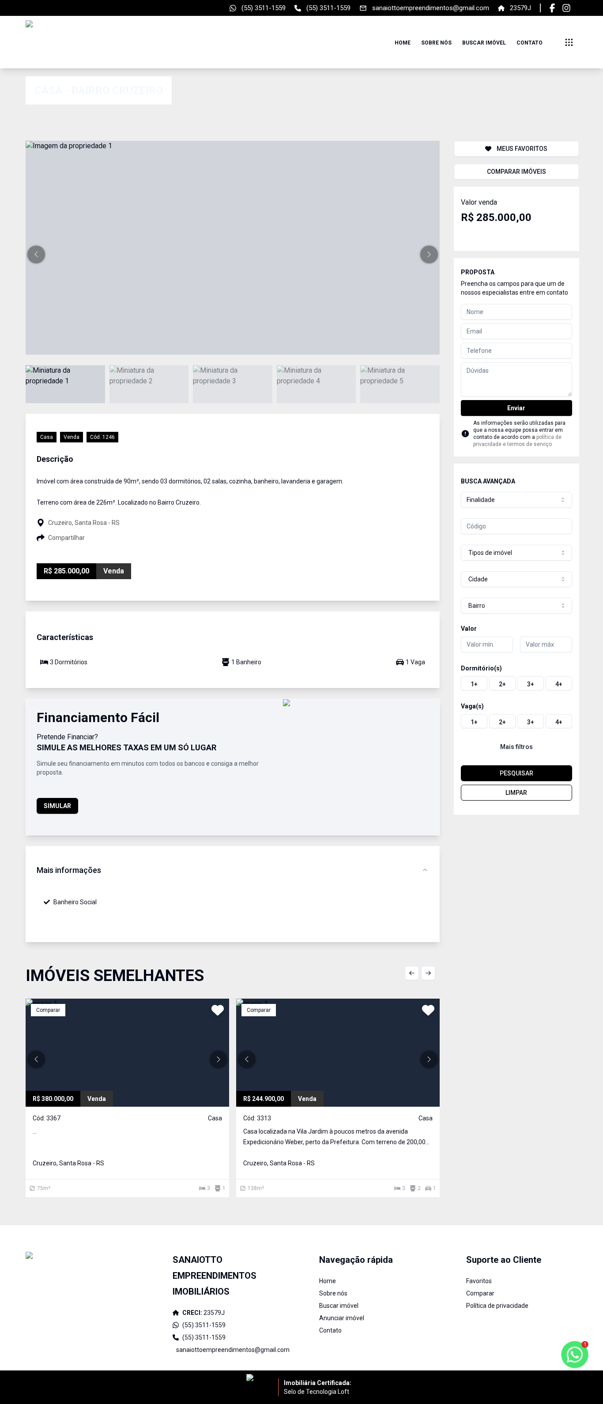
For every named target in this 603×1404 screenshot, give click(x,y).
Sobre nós (436, 43)
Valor (469, 628)
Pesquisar (516, 773)
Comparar (480, 1293)
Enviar (516, 408)
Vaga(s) (472, 706)
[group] (516, 683)
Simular (57, 805)
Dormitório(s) (481, 668)
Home (403, 43)
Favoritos (479, 1280)
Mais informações (69, 870)
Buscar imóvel (484, 43)
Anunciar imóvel (341, 1318)
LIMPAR (516, 792)
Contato (529, 43)
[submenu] (569, 42)
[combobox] (516, 500)
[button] (36, 254)
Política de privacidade (497, 1305)
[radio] (474, 683)
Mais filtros (516, 746)
